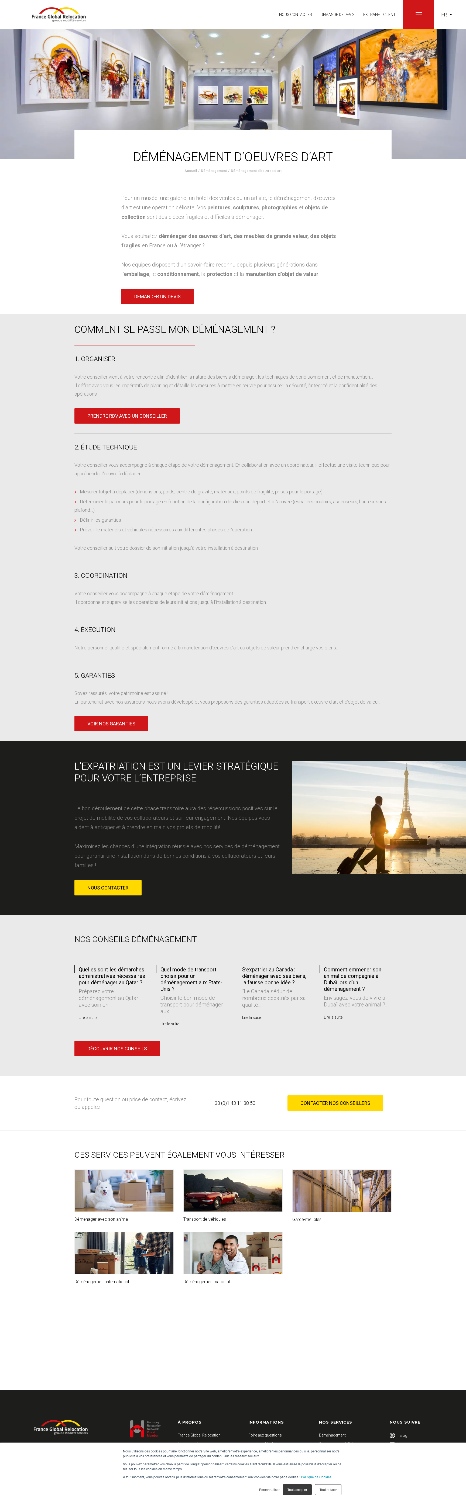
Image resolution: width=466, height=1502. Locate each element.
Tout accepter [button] (297, 1489)
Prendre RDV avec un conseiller (127, 416)
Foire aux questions (265, 1435)
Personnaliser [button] (269, 1489)
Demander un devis (157, 296)
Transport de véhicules (204, 1219)
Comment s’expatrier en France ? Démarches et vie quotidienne (355, 976)
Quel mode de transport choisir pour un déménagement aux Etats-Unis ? (110, 979)
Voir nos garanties (111, 723)
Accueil (190, 171)
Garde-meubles (306, 1219)
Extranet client (379, 14)
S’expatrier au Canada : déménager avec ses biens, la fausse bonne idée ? (192, 976)
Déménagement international (101, 1281)
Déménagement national (206, 1281)
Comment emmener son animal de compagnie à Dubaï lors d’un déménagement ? (271, 979)
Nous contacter (295, 14)
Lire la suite (88, 1024)
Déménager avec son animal (101, 1219)
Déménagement (214, 171)
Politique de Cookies (316, 1477)
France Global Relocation (199, 1435)
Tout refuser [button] (328, 1489)
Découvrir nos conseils (117, 1048)
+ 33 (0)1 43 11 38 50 (233, 1103)
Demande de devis (338, 14)
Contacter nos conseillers (335, 1103)
